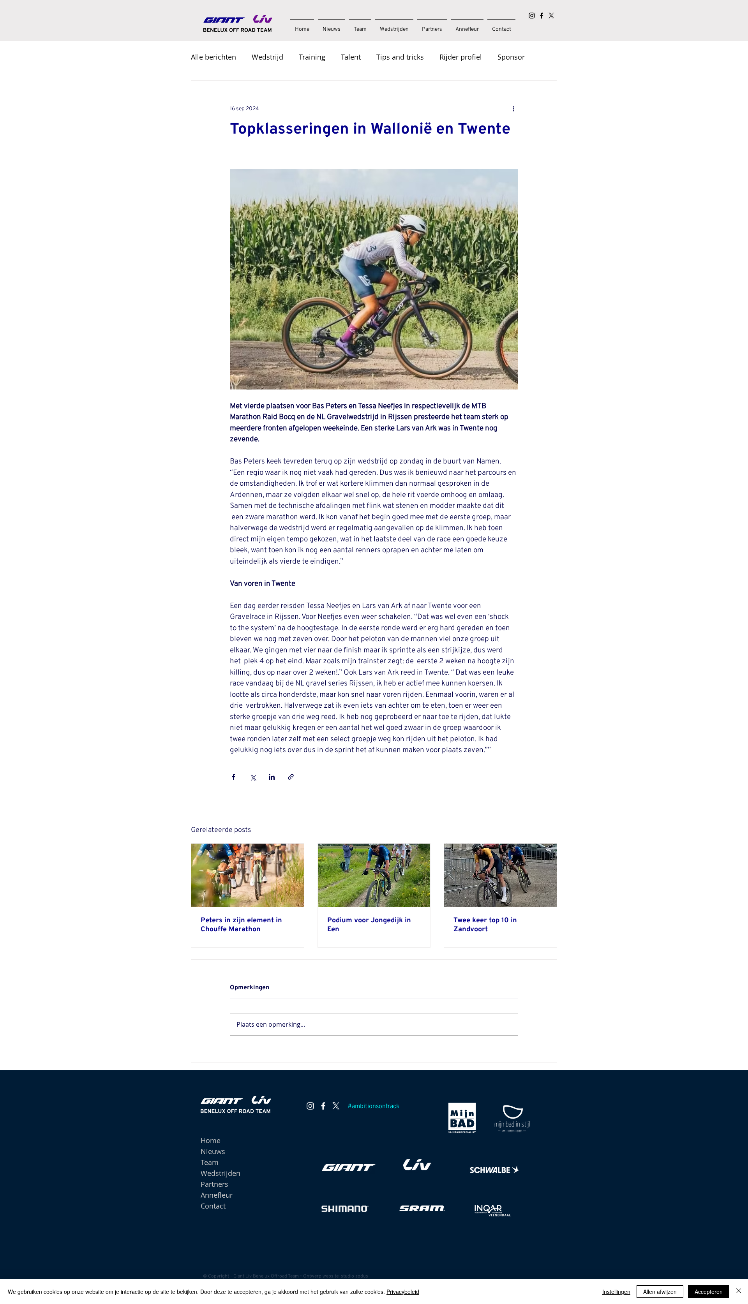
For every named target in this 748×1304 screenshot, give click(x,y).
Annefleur (217, 1195)
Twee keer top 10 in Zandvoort (485, 925)
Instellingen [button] (616, 1291)
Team (210, 1162)
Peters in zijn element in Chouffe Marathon (241, 925)
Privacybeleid (402, 1291)
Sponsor (511, 57)
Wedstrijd (267, 57)
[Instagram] (532, 15)
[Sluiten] (738, 1291)
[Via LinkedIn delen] (271, 777)
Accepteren (709, 1291)
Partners (214, 1184)
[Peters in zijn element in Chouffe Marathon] (247, 875)
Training (312, 57)
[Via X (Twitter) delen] (252, 777)
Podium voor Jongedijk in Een (369, 925)
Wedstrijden (220, 1173)
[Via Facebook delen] (233, 777)
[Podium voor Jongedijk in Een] (374, 875)
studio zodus (354, 1276)
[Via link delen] (291, 777)
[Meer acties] (513, 108)
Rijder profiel (460, 57)
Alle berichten (213, 57)
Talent (351, 57)
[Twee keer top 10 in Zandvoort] (500, 875)
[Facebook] (541, 15)
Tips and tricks (400, 57)
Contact (213, 1206)
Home (211, 1140)
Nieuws (213, 1151)
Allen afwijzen (660, 1291)
